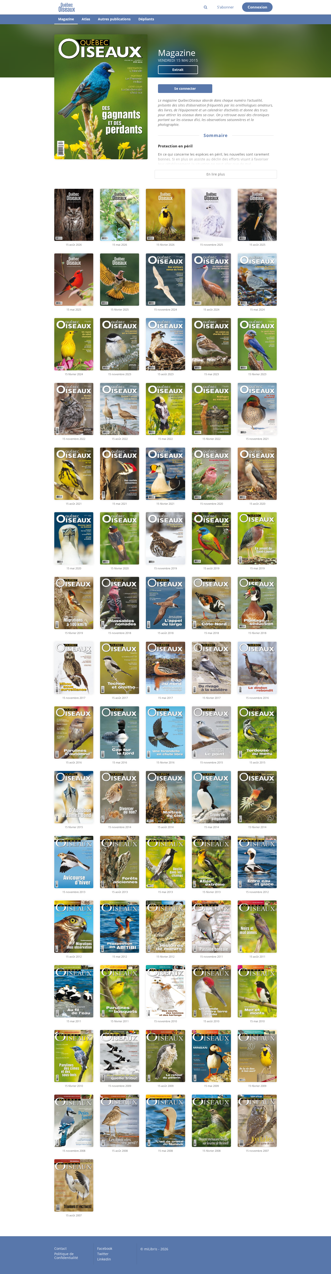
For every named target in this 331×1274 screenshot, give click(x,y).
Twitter (103, 1253)
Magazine (66, 19)
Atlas (86, 19)
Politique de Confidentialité (66, 1255)
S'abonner (225, 7)
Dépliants (146, 19)
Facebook (104, 1249)
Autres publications (114, 19)
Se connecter (185, 88)
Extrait (177, 69)
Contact (60, 1249)
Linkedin (104, 1259)
